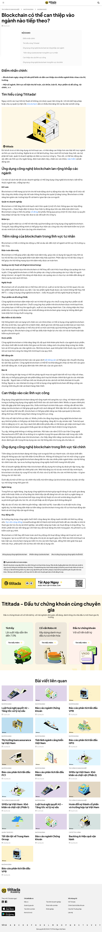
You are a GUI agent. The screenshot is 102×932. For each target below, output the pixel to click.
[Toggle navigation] (3, 2)
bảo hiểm (72, 159)
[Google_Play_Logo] (8, 914)
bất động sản (50, 360)
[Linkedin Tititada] (3, 902)
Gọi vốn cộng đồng (14, 522)
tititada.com (55, 585)
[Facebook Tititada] (6, 902)
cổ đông (34, 212)
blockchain (32, 104)
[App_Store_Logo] (8, 909)
